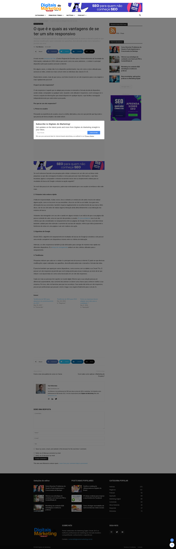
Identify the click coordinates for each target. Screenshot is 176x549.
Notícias (70, 15)
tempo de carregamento (60, 247)
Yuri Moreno (39, 47)
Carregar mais (125, 87)
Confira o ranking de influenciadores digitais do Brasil (92, 488)
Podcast (81, 15)
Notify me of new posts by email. (45, 455)
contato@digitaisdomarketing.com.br (80, 539)
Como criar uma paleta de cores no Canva (48, 374)
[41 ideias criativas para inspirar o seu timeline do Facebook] (77, 498)
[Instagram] (49, 399)
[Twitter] (56, 399)
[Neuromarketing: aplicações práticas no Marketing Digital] (114, 78)
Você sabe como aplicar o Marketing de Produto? (91, 375)
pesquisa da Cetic (50, 58)
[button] (140, 15)
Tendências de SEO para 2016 (67, 299)
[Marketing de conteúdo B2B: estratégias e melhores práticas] (114, 69)
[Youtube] (122, 532)
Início (35, 21)
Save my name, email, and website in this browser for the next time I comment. (61, 449)
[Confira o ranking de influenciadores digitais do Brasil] (77, 488)
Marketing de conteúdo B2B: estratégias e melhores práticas (130, 69)
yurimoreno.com (52, 395)
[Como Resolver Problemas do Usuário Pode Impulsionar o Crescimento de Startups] (114, 49)
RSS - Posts (120, 33)
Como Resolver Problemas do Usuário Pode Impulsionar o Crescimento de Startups (131, 49)
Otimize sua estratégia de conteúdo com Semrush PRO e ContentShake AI (131, 59)
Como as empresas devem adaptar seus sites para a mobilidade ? (89, 301)
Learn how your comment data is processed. (73, 463)
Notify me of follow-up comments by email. (48, 453)
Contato (140, 547)
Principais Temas (55, 15)
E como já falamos (84, 218)
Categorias (39, 15)
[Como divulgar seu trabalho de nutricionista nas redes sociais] (77, 508)
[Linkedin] (53, 399)
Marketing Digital (43, 21)
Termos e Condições (130, 547)
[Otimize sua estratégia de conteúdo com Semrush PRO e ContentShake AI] (114, 59)
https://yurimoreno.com (53, 388)
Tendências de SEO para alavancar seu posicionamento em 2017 (43, 301)
